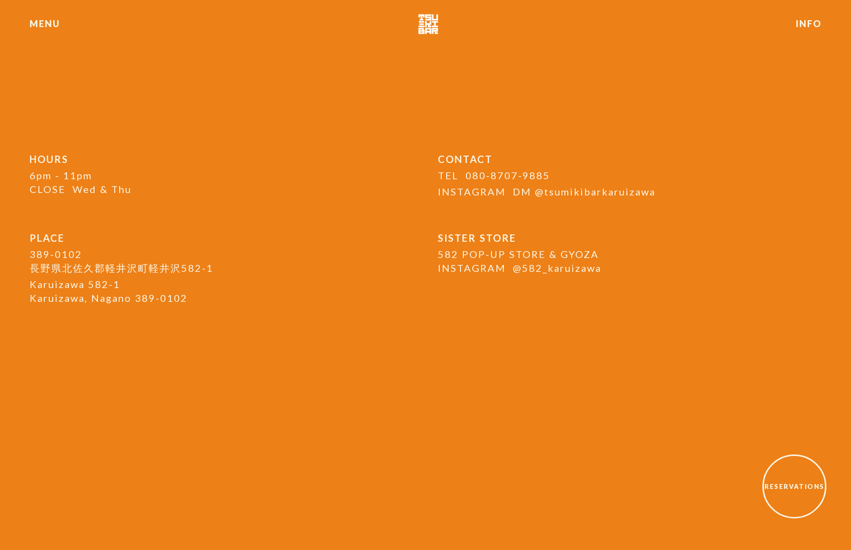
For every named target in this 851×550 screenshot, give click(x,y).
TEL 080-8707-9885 (494, 175)
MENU (45, 23)
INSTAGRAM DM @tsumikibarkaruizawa (546, 191)
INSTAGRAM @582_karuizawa (519, 268)
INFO (808, 23)
